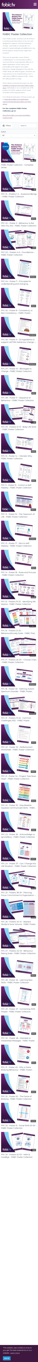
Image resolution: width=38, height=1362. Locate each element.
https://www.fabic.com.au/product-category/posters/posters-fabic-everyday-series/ (17, 101)
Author (3, 132)
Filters (8, 126)
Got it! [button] (6, 1358)
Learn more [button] (15, 1353)
